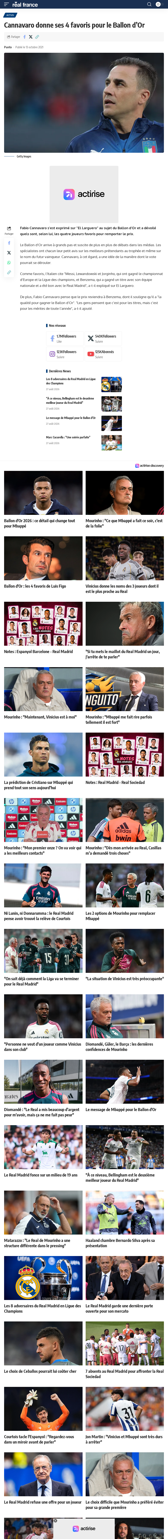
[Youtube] (103, 354)
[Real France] (27, 4)
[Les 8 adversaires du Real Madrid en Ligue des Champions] (111, 384)
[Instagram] (65, 354)
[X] (103, 338)
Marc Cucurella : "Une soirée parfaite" (68, 437)
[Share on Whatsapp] (9, 262)
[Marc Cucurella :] (111, 442)
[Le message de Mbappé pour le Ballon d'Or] (111, 423)
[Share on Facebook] (24, 37)
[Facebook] (65, 338)
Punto (8, 47)
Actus (10, 15)
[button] (7, 4)
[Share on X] (31, 37)
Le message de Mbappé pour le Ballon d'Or (71, 418)
